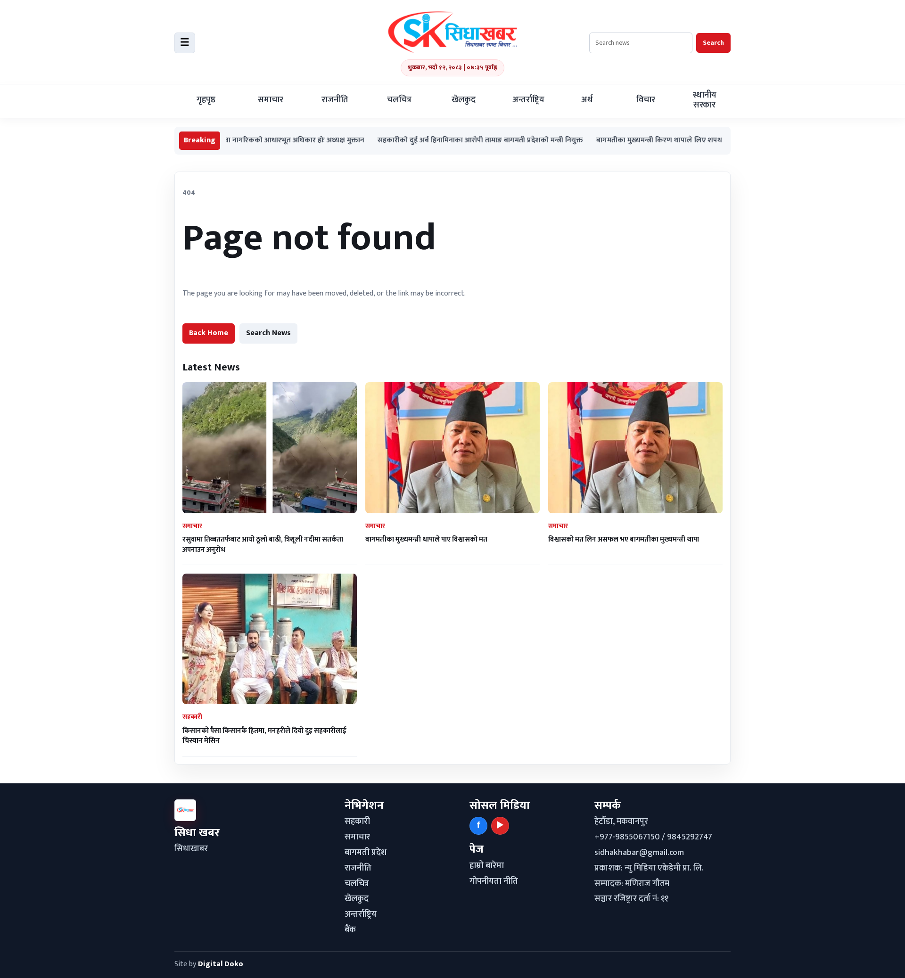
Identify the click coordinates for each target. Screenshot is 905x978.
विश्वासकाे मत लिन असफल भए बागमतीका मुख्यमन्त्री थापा (623, 539)
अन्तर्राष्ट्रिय (528, 100)
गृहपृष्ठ (206, 100)
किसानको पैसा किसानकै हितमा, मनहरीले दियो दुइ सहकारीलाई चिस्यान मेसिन (264, 736)
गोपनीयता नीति (493, 881)
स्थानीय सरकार (704, 100)
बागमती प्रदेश (366, 853)
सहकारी (357, 821)
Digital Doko (220, 964)
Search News (268, 333)
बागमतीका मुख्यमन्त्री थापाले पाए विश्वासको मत (426, 539)
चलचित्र (399, 100)
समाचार (270, 100)
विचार (645, 100)
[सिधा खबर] (452, 32)
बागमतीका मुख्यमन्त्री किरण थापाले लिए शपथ (626, 141)
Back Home (208, 333)
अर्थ (586, 100)
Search (713, 42)
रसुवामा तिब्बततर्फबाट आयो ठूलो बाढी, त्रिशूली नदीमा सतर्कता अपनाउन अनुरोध (262, 544)
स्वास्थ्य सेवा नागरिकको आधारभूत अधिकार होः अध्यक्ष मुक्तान (248, 141)
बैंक (350, 930)
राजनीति (334, 100)
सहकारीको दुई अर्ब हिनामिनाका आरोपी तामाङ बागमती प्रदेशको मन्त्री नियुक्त (447, 141)
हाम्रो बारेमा (486, 866)
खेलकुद (464, 100)
